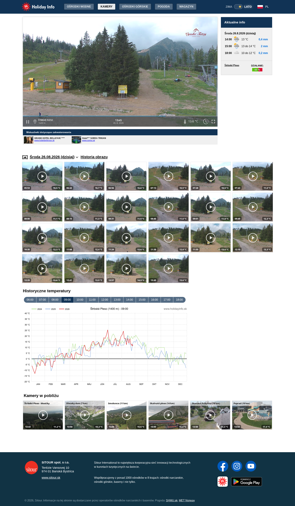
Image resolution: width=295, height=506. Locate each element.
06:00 (30, 299)
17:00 (167, 299)
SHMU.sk (172, 500)
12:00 (104, 299)
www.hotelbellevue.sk (44, 140)
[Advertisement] (246, 111)
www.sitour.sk (51, 477)
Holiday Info (35, 4)
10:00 (79, 299)
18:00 (179, 299)
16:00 (154, 299)
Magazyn (186, 6)
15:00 (142, 299)
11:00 (92, 299)
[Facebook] (222, 466)
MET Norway (187, 500)
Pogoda (164, 6)
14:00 (129, 299)
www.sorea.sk (88, 140)
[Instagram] (236, 466)
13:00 (117, 299)
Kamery (107, 6)
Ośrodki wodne (79, 6)
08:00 (55, 299)
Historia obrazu (94, 157)
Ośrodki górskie (135, 6)
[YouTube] (250, 466)
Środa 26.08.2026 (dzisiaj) (52, 157)
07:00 (42, 299)
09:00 (67, 299)
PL (267, 6)
